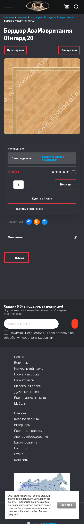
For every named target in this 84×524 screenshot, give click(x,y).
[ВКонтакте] (29, 222)
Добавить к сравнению (28, 209)
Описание (15, 237)
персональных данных (37, 337)
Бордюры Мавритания (58, 17)
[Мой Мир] (44, 222)
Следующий (69, 50)
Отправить (74, 324)
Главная (9, 17)
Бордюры (36, 17)
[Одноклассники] (37, 222)
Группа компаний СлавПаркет (53, 158)
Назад (19, 258)
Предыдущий (15, 50)
